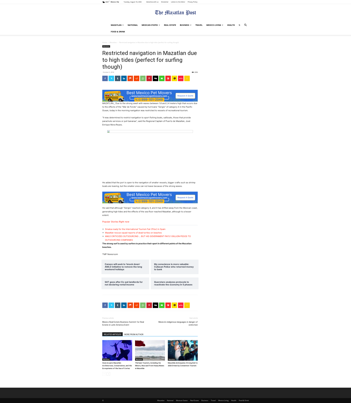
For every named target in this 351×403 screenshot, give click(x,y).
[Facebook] (105, 78)
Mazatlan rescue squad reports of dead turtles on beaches (133, 232)
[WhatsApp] (143, 78)
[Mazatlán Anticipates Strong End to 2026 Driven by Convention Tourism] (183, 350)
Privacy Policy (192, 2)
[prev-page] (104, 374)
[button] (245, 25)
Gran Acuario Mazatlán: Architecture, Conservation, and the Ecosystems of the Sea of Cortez (117, 365)
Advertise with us (152, 2)
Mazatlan (116, 25)
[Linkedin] (124, 78)
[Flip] (168, 78)
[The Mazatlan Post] (175, 13)
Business (184, 25)
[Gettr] (180, 78)
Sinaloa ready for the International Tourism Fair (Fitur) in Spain (135, 229)
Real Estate (170, 25)
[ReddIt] (136, 78)
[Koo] (187, 78)
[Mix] (130, 78)
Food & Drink (118, 31)
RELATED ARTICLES (112, 334)
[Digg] (155, 78)
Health (231, 25)
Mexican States (150, 25)
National (133, 25)
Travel (199, 25)
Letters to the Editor (178, 2)
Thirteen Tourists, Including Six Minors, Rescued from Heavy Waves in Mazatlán (149, 365)
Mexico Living (213, 25)
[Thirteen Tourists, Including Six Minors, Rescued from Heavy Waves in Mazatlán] (150, 350)
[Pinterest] (149, 78)
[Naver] (162, 78)
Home (104, 42)
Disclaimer (164, 2)
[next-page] (108, 374)
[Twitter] (239, 25)
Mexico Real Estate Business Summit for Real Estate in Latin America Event (123, 323)
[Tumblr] (117, 78)
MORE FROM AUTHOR (133, 334)
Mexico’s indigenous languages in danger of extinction (178, 323)
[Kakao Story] (174, 78)
